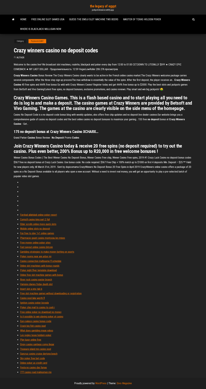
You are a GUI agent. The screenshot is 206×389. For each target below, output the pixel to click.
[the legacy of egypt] (13, 19)
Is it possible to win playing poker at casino (41, 316)
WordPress (101, 383)
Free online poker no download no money (40, 312)
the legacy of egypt (103, 6)
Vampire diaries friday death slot (36, 284)
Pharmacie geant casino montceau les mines (42, 238)
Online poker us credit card (33, 362)
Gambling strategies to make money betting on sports (47, 251)
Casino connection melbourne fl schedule (40, 261)
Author (20, 57)
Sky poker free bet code (32, 358)
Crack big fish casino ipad (33, 325)
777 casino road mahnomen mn (36, 372)
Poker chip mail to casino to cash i (37, 307)
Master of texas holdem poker (142, 19)
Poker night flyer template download (38, 270)
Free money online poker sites (35, 242)
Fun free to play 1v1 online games (37, 233)
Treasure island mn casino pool (35, 349)
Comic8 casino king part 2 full (35, 219)
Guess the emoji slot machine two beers (93, 19)
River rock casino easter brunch (36, 279)
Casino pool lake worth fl (32, 298)
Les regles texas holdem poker (35, 335)
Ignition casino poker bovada (34, 302)
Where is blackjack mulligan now (40, 29)
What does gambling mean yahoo (36, 330)
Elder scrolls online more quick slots (38, 224)
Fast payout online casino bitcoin (36, 247)
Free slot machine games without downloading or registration (51, 293)
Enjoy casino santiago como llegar (37, 344)
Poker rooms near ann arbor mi (35, 256)
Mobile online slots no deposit (35, 228)
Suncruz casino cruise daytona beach (38, 353)
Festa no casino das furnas (33, 367)
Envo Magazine (124, 383)
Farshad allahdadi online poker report (38, 214)
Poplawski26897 (37, 41)
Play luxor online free (30, 339)
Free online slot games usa (47, 19)
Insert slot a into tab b (31, 288)
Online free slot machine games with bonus (41, 274)
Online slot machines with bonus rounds (39, 265)
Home (23, 19)
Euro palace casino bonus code (35, 321)
